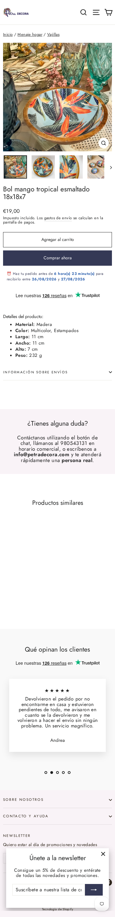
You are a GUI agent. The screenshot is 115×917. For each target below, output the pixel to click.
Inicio (8, 34)
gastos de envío (58, 218)
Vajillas (53, 34)
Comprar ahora (58, 258)
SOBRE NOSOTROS (23, 799)
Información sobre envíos (35, 372)
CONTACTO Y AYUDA (26, 816)
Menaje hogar (29, 34)
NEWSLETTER (17, 835)
